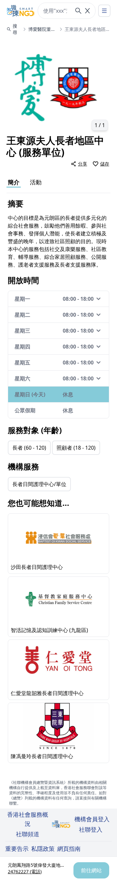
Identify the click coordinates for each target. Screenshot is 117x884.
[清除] (87, 11)
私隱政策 (43, 848)
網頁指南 (69, 848)
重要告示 (17, 848)
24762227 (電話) (25, 871)
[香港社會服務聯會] (20, 11)
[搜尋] (78, 11)
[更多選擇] (104, 11)
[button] (58, 86)
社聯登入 (90, 829)
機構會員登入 (92, 819)
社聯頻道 (27, 834)
